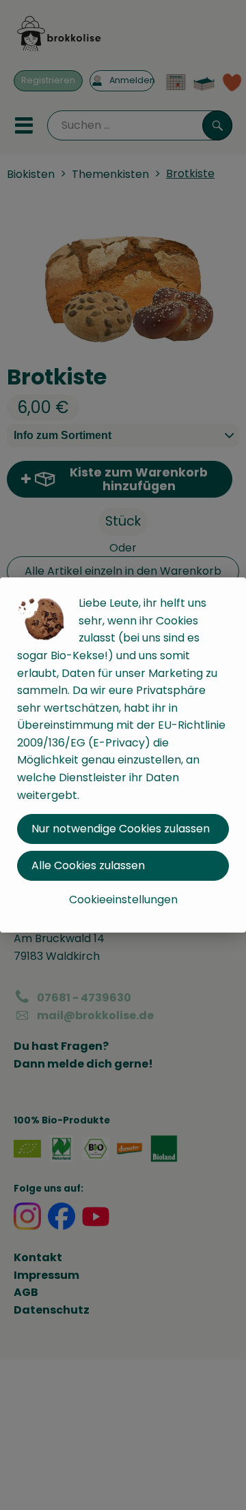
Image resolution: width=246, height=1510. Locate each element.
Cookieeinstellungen (123, 899)
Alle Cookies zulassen (88, 865)
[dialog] (123, 755)
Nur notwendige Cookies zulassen (120, 828)
